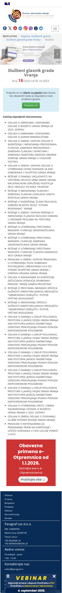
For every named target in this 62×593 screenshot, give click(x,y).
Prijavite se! (31, 105)
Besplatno (9, 503)
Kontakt (8, 518)
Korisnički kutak (12, 514)
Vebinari (9, 510)
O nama (8, 499)
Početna (8, 495)
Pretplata (9, 506)
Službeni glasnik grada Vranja (23, 39)
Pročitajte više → (33, 479)
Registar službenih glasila (36, 36)
